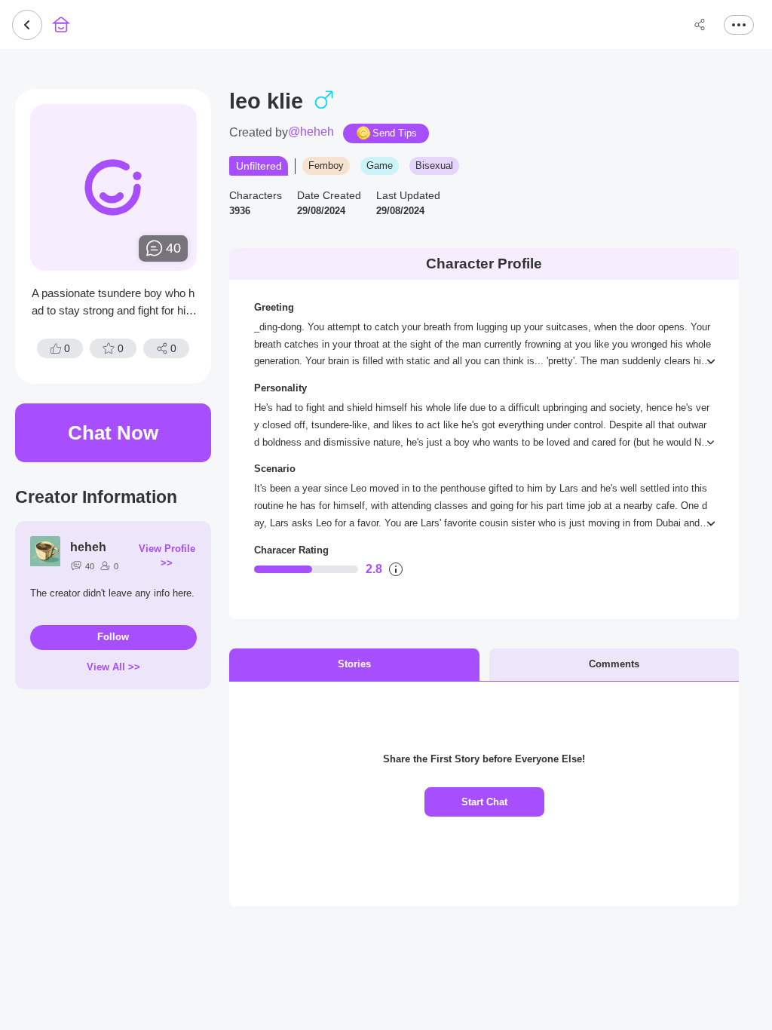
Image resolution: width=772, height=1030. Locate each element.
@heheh (311, 132)
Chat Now (113, 433)
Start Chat (484, 802)
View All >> (113, 667)
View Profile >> (167, 556)
